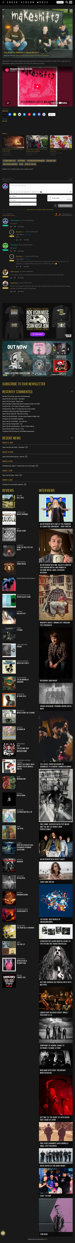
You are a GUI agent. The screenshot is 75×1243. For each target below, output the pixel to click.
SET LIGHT (60, 2)
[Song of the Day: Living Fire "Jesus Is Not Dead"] (13, 141)
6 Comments (45, 55)
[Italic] (14, 192)
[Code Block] (30, 192)
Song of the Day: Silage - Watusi (10, 475)
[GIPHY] (41, 192)
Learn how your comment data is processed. (40, 209)
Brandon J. (20, 232)
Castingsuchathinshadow (35, 161)
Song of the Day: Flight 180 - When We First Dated (15, 414)
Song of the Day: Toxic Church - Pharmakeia (13, 399)
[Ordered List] (22, 192)
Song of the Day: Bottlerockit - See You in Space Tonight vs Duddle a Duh (20, 416)
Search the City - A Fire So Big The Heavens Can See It (16, 406)
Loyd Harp (14, 283)
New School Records (10, 164)
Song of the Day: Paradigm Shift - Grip (12, 424)
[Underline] (16, 192)
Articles (26, 55)
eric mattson (51, 161)
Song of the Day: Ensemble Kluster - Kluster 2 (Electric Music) (18, 426)
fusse (45, 1239)
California (21, 161)
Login (70, 179)
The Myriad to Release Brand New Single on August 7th (16, 411)
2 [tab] (6, 375)
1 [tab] (4, 375)
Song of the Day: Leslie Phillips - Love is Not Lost (14, 421)
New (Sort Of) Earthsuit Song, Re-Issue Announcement (16, 396)
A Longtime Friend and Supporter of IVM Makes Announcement (18, 431)
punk (21, 164)
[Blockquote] (27, 192)
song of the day (30, 164)
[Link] (33, 192)
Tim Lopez (27, 259)
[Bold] (11, 192)
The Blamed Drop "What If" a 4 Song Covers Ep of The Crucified (18, 409)
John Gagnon (27, 234)
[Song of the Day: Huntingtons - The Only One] (61, 141)
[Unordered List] (25, 192)
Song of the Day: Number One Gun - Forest (13, 429)
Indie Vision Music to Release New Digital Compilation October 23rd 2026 (21, 404)
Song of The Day (35, 55)
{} (35, 192)
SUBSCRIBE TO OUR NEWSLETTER (23, 383)
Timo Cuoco (19, 55)
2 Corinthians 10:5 (9, 161)
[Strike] (19, 192)
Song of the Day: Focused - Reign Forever (12, 401)
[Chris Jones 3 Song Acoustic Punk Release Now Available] (37, 141)
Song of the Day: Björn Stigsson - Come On (13, 456)
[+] (38, 192)
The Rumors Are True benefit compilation (12, 419)
